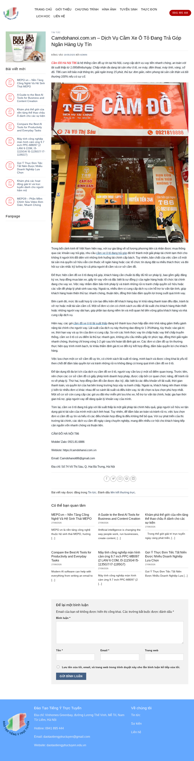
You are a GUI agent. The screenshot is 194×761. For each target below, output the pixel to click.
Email (104, 650)
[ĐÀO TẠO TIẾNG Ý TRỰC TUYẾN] (16, 13)
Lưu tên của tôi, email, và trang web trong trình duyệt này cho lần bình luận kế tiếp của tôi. (121, 667)
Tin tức (56, 32)
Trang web (151, 650)
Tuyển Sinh (129, 9)
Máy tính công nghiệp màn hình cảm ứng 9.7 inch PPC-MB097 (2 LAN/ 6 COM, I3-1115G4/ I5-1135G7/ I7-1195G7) (31, 146)
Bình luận (63, 617)
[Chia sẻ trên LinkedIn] (133, 479)
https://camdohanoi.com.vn (79, 450)
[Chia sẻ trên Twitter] (113, 479)
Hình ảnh (109, 9)
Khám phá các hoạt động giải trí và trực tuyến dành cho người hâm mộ (30, 185)
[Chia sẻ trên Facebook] (107, 479)
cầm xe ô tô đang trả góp (111, 253)
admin (83, 55)
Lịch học (43, 16)
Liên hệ (59, 16)
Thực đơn (149, 9)
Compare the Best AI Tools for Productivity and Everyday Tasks (29, 127)
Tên (59, 650)
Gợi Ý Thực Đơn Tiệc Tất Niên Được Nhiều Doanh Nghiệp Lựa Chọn (29, 167)
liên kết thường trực (123, 492)
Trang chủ (43, 9)
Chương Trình (87, 9)
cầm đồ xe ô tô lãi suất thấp (90, 323)
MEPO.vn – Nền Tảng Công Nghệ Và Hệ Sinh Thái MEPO (31, 83)
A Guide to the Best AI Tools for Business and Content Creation (30, 98)
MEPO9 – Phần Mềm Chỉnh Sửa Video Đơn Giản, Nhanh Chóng (30, 202)
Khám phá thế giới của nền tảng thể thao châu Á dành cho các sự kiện (31, 112)
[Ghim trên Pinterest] (127, 479)
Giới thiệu (64, 9)
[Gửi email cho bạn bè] (120, 479)
